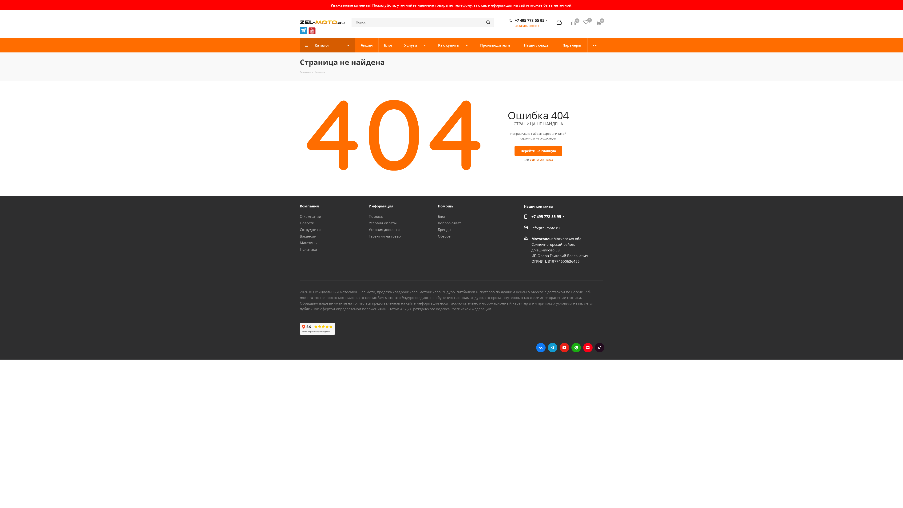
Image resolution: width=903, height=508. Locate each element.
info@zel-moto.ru (545, 228)
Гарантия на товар (385, 236)
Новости (307, 223)
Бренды (444, 229)
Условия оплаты (383, 223)
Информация (381, 206)
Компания (309, 206)
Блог (442, 216)
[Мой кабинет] (559, 22)
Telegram (552, 347)
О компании (310, 216)
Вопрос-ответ (449, 223)
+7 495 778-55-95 (529, 20)
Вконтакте (541, 347)
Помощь (376, 216)
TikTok (599, 347)
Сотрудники (310, 229)
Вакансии (308, 236)
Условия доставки (384, 229)
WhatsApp (576, 347)
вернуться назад (541, 160)
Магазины (308, 242)
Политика (308, 249)
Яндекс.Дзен (588, 347)
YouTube (564, 347)
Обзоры (445, 236)
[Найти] (488, 22)
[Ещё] (595, 45)
